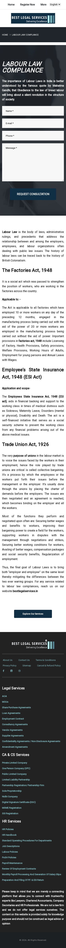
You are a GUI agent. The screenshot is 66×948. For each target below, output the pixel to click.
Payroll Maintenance (12, 863)
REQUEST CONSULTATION (33, 194)
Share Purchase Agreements (16, 707)
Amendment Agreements (15, 747)
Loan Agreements (11, 713)
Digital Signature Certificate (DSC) (19, 802)
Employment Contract (13, 718)
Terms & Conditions (46, 660)
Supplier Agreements (13, 735)
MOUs (5, 701)
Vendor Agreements (12, 730)
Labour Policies (10, 851)
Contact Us (24, 660)
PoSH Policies (9, 857)
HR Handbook (9, 835)
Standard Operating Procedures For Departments (27, 840)
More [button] (43, 4)
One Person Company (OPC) (16, 768)
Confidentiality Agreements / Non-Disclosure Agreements (31, 741)
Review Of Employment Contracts (19, 868)
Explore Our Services (33, 613)
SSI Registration (10, 813)
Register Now (27, 4)
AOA (4, 696)
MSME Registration (11, 807)
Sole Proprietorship (12, 791)
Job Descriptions (11, 846)
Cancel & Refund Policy (49, 665)
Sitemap (27, 665)
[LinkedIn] (11, 670)
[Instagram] (19, 670)
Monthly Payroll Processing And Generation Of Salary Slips (31, 874)
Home (11, 4)
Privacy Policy (9, 665)
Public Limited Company (14, 774)
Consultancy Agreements (15, 724)
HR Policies (8, 829)
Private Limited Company (14, 762)
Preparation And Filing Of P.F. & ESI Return (23, 880)
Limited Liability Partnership (16, 779)
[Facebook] (3, 670)
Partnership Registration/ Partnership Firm (23, 785)
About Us (7, 660)
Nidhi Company (10, 796)
